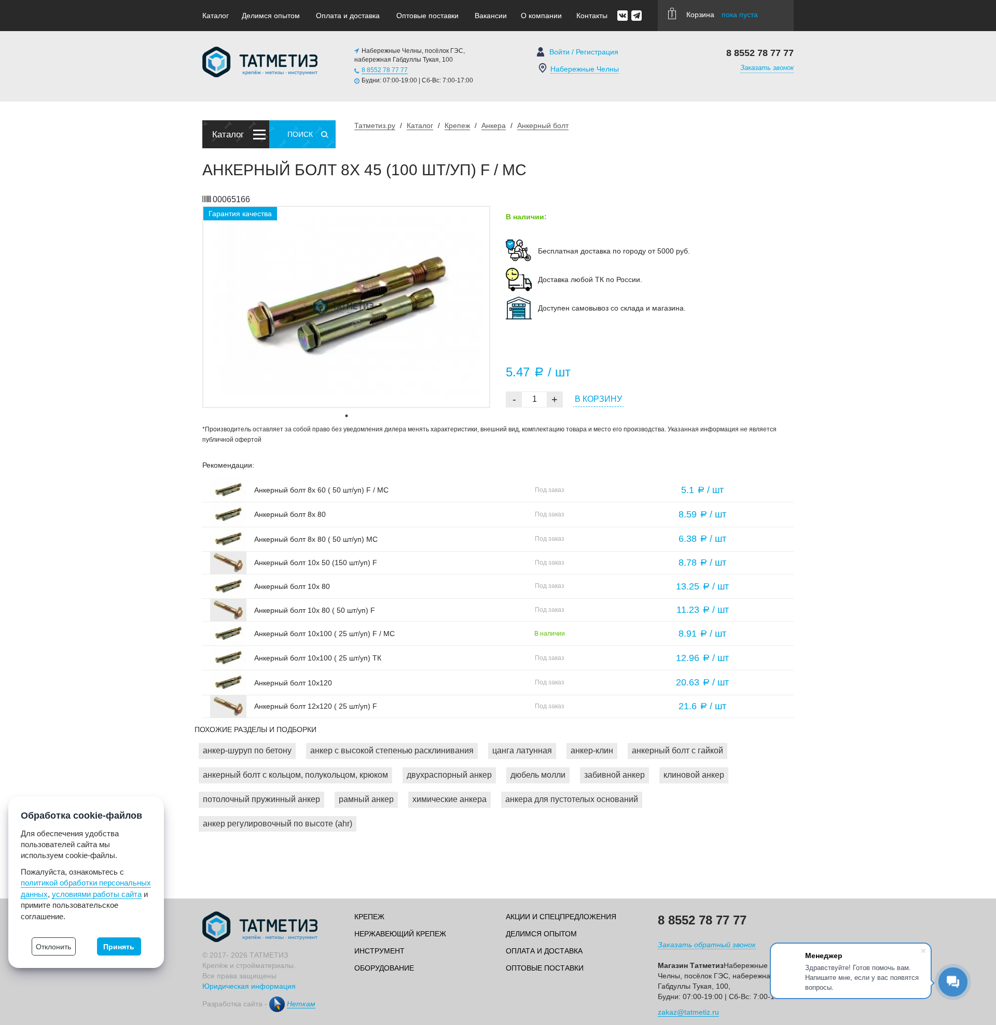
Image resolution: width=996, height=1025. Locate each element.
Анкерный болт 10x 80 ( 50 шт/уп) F (314, 610)
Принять (118, 947)
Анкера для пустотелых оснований (571, 799)
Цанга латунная (522, 750)
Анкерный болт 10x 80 (292, 586)
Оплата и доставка (348, 15)
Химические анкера (449, 799)
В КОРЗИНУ (598, 399)
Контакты (591, 15)
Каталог (215, 15)
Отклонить (53, 947)
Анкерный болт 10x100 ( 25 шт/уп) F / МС (324, 633)
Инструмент (379, 951)
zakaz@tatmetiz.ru (688, 1012)
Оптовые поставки (427, 15)
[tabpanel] (346, 307)
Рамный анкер (366, 799)
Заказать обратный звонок (707, 944)
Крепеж (369, 916)
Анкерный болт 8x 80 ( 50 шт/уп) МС (316, 539)
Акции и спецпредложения (561, 916)
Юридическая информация (249, 986)
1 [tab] (346, 416)
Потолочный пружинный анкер (261, 799)
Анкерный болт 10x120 (293, 683)
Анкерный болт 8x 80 (290, 514)
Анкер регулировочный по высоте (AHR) (277, 823)
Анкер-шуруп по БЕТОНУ (247, 750)
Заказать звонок (767, 68)
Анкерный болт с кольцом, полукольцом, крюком (295, 774)
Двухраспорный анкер (449, 774)
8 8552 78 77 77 (385, 70)
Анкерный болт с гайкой (677, 750)
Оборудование (384, 968)
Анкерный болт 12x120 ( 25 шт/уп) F (315, 706)
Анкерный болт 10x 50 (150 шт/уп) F (315, 562)
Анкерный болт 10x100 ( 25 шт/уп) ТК (317, 658)
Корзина (722, 14)
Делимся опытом (271, 15)
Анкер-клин (592, 750)
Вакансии (491, 15)
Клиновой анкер (693, 774)
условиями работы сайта (97, 894)
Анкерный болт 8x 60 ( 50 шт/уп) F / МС (321, 490)
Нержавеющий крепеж (400, 934)
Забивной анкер (614, 774)
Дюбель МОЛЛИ (537, 774)
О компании (541, 15)
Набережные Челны (584, 69)
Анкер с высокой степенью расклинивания (392, 750)
